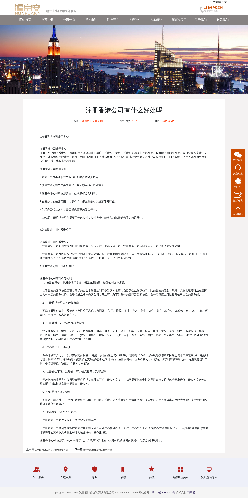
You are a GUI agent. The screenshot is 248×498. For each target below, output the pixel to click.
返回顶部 (238, 214)
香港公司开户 (81, 440)
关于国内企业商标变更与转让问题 (51, 450)
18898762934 (213, 7)
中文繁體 (215, 2)
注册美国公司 (65, 440)
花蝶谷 (191, 492)
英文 (224, 2)
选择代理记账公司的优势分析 (97, 450)
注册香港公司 (48, 440)
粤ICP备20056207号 (163, 492)
